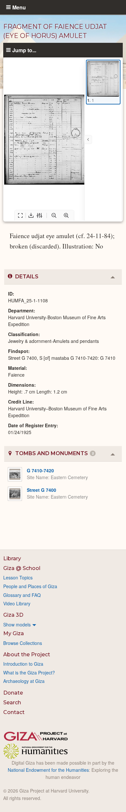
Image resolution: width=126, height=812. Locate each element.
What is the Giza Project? (29, 672)
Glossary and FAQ (22, 595)
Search (12, 702)
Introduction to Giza (23, 664)
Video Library (16, 603)
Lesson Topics (18, 577)
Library (12, 558)
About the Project (26, 654)
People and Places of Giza (30, 586)
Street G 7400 (41, 490)
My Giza (13, 633)
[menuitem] (63, 624)
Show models (17, 624)
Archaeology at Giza (24, 681)
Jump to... (24, 50)
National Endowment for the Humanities (48, 770)
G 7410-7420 (40, 470)
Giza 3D (13, 615)
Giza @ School (21, 568)
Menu (19, 7)
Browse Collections (22, 643)
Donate (13, 693)
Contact (14, 712)
